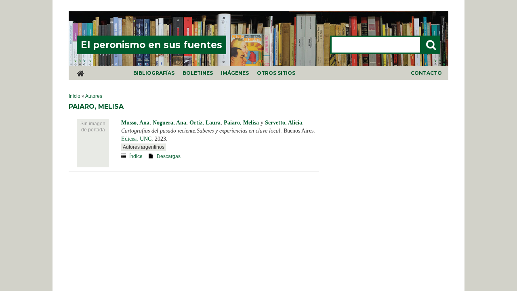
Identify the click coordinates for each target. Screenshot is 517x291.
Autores (93, 96)
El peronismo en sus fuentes (151, 45)
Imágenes (235, 73)
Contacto (426, 73)
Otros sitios (276, 73)
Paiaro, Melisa (241, 123)
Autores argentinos (143, 147)
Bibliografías (153, 73)
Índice (136, 156)
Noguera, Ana (169, 123)
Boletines (198, 73)
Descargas (169, 156)
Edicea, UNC (136, 139)
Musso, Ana (135, 123)
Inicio (74, 96)
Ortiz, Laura (205, 123)
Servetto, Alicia (283, 123)
